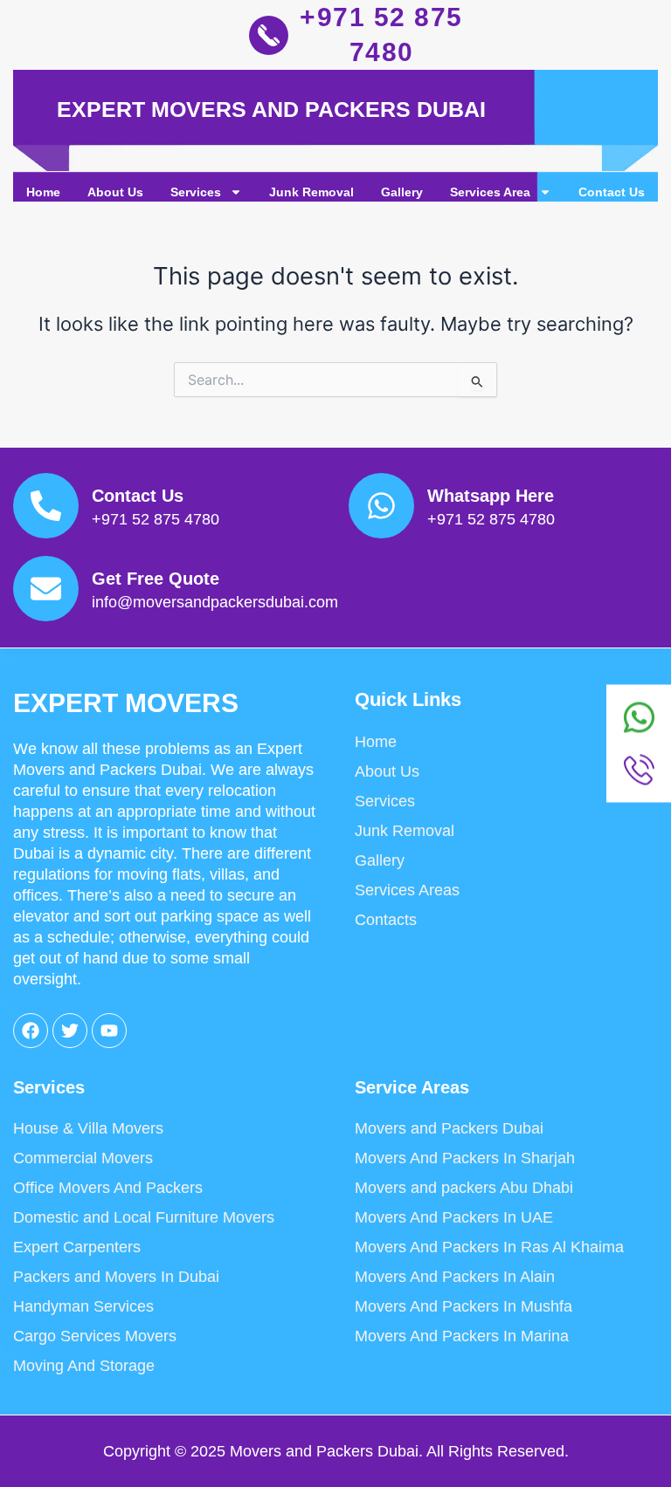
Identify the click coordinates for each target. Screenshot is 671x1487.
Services (195, 192)
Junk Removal (311, 192)
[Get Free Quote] (46, 588)
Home (43, 192)
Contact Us (611, 192)
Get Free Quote (155, 578)
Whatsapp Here (490, 495)
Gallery (402, 192)
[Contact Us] (46, 505)
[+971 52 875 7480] (268, 35)
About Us (115, 192)
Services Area (490, 192)
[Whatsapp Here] (381, 505)
